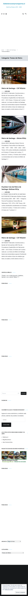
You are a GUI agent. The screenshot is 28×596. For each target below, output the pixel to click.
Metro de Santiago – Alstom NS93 (14, 138)
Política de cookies (9, 589)
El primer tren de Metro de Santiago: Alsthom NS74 (11, 188)
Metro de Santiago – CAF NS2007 (14, 238)
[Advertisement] (14, 32)
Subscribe (6, 424)
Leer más (7, 91)
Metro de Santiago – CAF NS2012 (13, 88)
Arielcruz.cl (5, 437)
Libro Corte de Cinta (7, 442)
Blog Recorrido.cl (7, 439)
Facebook (4, 400)
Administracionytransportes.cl (14, 3)
